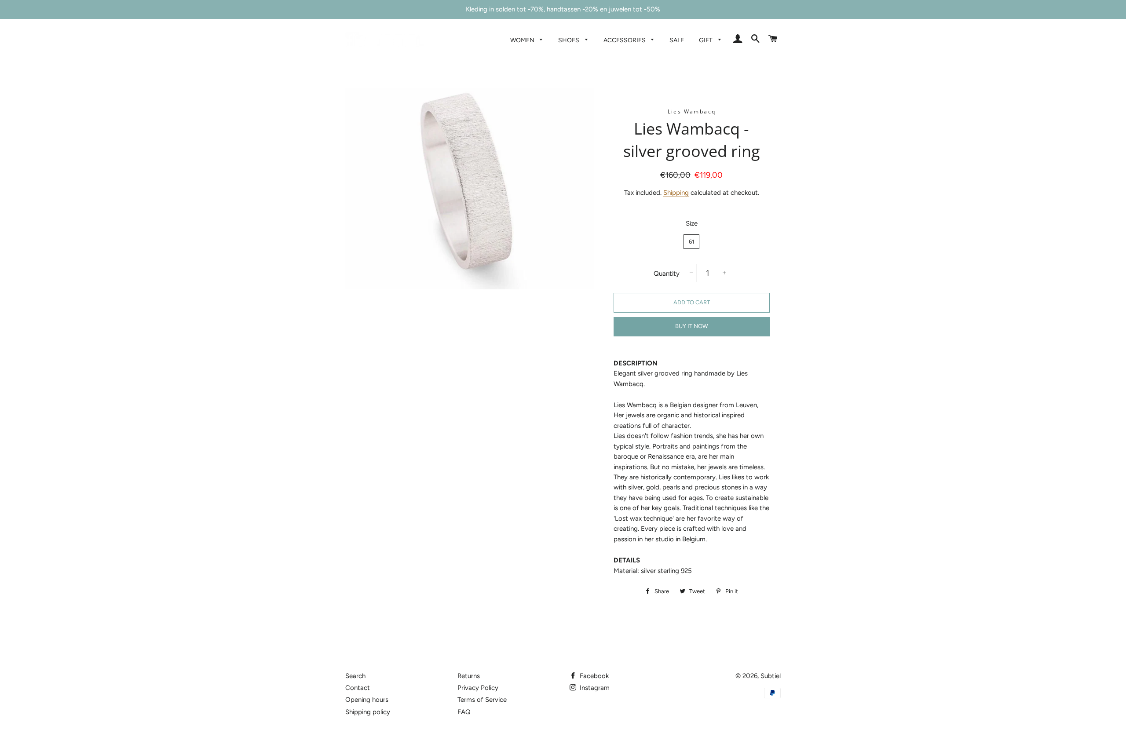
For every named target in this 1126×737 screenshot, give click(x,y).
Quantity (667, 273)
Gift (706, 40)
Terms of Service (482, 700)
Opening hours (366, 700)
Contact (357, 688)
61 (691, 241)
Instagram (594, 688)
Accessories (625, 40)
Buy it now (691, 326)
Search (355, 676)
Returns (468, 676)
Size (692, 223)
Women (523, 40)
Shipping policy (367, 712)
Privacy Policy (477, 688)
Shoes (569, 40)
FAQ (464, 712)
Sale (676, 40)
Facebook (593, 676)
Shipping (676, 193)
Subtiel (770, 676)
